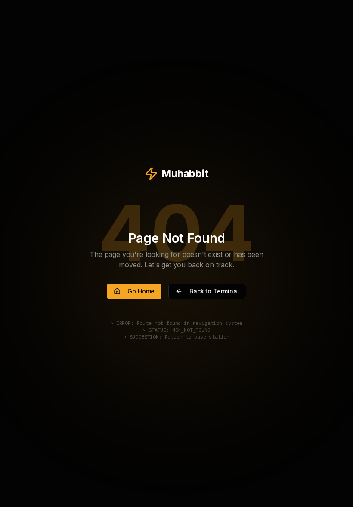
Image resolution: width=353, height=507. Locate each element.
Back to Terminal (213, 291)
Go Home (141, 291)
